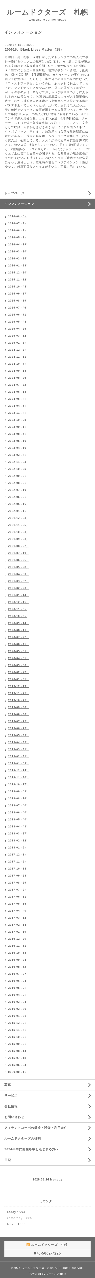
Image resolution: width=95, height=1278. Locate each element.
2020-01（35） (18, 679)
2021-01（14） (18, 595)
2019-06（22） (18, 728)
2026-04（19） (18, 244)
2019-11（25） (18, 693)
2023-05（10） (18, 440)
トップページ (14, 193)
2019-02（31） (18, 756)
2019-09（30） (18, 707)
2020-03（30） (18, 665)
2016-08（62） (18, 966)
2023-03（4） (17, 454)
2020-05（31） (18, 651)
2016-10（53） (18, 952)
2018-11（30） (18, 777)
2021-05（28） (18, 567)
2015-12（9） (17, 1022)
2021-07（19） (18, 553)
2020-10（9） (17, 616)
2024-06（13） (18, 391)
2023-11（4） (17, 412)
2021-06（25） (18, 560)
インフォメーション (19, 204)
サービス (11, 1095)
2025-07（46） (18, 307)
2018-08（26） (18, 798)
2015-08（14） (18, 1051)
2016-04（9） (17, 994)
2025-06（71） (18, 314)
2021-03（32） (18, 581)
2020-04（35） (18, 658)
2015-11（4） (17, 1029)
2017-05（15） (18, 903)
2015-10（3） (17, 1036)
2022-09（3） (17, 475)
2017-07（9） (17, 889)
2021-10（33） (18, 532)
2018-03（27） (18, 833)
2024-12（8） (17, 349)
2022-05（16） (18, 504)
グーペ (50, 1273)
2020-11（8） (17, 609)
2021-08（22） (18, 546)
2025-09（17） (18, 293)
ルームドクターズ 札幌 (47, 12)
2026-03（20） (18, 251)
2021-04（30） (18, 574)
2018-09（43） (18, 791)
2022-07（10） (18, 490)
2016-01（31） (18, 1015)
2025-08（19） (18, 300)
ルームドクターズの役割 (22, 1138)
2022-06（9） (17, 497)
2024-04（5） (17, 405)
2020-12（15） (18, 602)
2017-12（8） (17, 854)
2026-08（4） (17, 216)
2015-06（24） (18, 1065)
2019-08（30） (18, 714)
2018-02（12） (18, 840)
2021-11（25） (18, 525)
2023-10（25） (18, 419)
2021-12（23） (18, 518)
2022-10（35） (18, 468)
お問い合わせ (14, 1117)
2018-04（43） (18, 826)
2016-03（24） (18, 1001)
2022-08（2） (17, 483)
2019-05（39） (18, 735)
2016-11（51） (18, 945)
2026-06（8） (17, 230)
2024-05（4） (17, 398)
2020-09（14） (18, 623)
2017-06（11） (18, 896)
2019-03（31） (18, 749)
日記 (7, 1160)
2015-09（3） (17, 1043)
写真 (7, 1084)
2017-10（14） (18, 868)
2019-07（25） (18, 721)
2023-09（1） (17, 426)
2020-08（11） (18, 630)
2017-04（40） (18, 910)
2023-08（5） (17, 433)
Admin (61, 1273)
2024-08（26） (18, 377)
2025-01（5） (17, 342)
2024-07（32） (18, 384)
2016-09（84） (18, 959)
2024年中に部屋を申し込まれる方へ (31, 1149)
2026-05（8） (17, 237)
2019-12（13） (18, 686)
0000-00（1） (17, 1072)
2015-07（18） (18, 1058)
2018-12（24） (18, 770)
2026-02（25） (18, 258)
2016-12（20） (18, 938)
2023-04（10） (18, 447)
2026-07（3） (17, 223)
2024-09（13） (18, 370)
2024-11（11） (18, 356)
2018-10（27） (18, 784)
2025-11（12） (18, 279)
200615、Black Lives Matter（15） (34, 49)
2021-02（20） (18, 588)
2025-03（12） (18, 335)
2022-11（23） (18, 461)
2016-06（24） (18, 980)
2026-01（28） (18, 265)
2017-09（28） (18, 875)
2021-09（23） (18, 539)
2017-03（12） (18, 917)
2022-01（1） (17, 511)
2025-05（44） (18, 321)
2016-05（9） (17, 987)
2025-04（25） (18, 328)
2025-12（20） (18, 272)
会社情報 (11, 1106)
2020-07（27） (18, 637)
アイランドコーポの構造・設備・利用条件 (35, 1127)
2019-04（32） (18, 742)
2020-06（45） (18, 644)
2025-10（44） (18, 286)
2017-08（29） (18, 882)
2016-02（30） (18, 1008)
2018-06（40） (18, 812)
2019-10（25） (18, 700)
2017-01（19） (18, 931)
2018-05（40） (18, 819)
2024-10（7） (17, 363)
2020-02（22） (18, 672)
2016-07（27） (18, 973)
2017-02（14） (18, 924)
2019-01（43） (18, 763)
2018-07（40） (18, 805)
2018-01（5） (17, 847)
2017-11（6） (17, 861)
